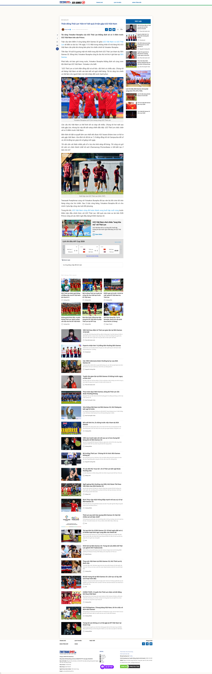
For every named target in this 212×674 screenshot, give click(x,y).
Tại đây (131, 656)
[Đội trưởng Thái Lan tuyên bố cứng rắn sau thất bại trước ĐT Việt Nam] (92, 285)
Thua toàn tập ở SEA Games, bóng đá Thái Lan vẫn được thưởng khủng (101, 393)
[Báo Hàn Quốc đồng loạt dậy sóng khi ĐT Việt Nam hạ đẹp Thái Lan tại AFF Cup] (92, 309)
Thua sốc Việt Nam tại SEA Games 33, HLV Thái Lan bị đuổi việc (102, 562)
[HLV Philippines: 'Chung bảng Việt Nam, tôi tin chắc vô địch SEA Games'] (71, 613)
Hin (86, 523)
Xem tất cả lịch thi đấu (92, 256)
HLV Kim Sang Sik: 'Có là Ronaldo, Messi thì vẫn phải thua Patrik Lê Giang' (113, 319)
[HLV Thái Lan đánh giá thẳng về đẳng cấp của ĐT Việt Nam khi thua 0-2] (71, 285)
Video (76, 644)
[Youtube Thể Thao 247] (150, 643)
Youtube (103, 655)
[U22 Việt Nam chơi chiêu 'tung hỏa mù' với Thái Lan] (76, 228)
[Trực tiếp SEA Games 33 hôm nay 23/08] (131, 114)
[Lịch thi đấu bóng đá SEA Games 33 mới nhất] (131, 97)
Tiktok (102, 662)
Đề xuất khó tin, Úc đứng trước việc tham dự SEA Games (101, 423)
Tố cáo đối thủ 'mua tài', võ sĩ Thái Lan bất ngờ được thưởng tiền (102, 470)
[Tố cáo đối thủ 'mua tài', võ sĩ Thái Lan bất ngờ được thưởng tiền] (71, 474)
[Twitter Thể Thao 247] (147, 643)
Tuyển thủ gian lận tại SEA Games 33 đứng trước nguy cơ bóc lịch (103, 377)
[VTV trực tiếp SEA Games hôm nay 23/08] (131, 105)
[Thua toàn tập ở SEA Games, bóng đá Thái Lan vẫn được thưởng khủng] (71, 397)
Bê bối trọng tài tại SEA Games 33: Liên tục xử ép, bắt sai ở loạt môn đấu (102, 578)
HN (86, 540)
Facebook (103, 657)
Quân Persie (88, 554)
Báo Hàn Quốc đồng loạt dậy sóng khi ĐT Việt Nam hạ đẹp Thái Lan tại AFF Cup (92, 319)
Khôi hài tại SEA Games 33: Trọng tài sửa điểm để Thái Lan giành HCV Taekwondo (102, 547)
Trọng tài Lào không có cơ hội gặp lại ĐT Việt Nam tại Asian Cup (102, 624)
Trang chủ (99, 2)
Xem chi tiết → (118, 242)
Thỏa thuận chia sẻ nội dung (126, 651)
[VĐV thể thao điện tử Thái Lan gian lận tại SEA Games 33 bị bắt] (71, 335)
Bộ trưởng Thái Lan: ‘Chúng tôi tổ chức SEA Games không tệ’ (101, 454)
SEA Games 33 (64, 20)
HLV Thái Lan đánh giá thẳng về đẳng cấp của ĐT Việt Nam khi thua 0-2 (71, 295)
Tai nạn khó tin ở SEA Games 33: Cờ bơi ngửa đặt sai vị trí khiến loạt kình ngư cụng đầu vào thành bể (103, 531)
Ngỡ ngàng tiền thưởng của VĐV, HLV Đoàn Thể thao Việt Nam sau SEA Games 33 (102, 485)
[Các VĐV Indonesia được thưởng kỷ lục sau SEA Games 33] (71, 366)
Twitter (102, 658)
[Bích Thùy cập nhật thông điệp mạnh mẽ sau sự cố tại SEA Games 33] (71, 505)
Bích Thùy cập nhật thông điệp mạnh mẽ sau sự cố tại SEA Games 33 (102, 500)
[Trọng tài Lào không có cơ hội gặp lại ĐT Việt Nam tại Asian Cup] (71, 628)
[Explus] (92, 263)
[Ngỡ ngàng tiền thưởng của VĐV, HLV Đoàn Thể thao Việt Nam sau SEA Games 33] (71, 489)
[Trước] (64, 249)
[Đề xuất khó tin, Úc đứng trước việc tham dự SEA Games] (71, 428)
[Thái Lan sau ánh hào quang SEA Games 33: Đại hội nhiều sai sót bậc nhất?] (71, 520)
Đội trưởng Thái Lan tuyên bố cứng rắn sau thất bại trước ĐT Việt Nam (92, 295)
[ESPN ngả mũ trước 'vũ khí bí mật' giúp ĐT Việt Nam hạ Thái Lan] (113, 285)
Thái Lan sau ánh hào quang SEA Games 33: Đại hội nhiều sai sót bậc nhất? (101, 516)
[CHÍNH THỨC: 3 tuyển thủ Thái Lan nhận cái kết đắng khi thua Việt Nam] (71, 597)
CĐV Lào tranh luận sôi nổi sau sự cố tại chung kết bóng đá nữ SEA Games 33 (101, 439)
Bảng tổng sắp (136, 2)
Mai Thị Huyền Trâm (90, 400)
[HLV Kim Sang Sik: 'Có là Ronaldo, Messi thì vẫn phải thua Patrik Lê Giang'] (113, 309)
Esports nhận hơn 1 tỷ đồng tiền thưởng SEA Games (102, 345)
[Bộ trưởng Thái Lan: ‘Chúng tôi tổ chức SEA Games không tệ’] (71, 459)
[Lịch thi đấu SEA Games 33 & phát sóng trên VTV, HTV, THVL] (138, 78)
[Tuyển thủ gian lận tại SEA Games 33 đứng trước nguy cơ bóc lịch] (71, 381)
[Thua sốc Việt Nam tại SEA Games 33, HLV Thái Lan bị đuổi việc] (71, 566)
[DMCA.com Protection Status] (130, 666)
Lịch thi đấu (117, 2)
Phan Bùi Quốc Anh (90, 340)
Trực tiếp (92, 640)
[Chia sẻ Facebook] (106, 29)
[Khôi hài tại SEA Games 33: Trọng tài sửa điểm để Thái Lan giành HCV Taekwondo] (71, 551)
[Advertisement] (106, 10)
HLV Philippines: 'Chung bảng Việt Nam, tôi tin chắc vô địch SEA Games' (103, 608)
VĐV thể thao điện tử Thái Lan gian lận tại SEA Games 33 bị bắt (102, 331)
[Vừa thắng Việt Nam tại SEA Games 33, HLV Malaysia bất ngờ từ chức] (71, 412)
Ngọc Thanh (109, 324)
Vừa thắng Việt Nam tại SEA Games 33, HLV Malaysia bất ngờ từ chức (102, 408)
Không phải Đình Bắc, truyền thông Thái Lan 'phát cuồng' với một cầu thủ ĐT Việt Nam (70, 319)
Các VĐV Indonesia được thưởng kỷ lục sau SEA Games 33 (100, 362)
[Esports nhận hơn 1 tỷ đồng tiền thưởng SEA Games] (71, 351)
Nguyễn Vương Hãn (90, 369)
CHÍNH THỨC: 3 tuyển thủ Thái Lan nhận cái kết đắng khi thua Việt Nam (102, 593)
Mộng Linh (88, 475)
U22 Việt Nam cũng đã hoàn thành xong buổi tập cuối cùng (95, 210)
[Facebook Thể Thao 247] (143, 643)
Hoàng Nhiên (88, 446)
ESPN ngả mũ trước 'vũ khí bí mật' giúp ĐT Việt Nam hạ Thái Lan (113, 295)
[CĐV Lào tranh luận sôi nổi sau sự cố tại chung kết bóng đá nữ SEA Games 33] (71, 443)
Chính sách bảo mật (124, 654)
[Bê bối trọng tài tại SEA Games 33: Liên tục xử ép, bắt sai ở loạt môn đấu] (71, 582)
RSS (102, 660)
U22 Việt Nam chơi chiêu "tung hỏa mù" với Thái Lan (107, 228)
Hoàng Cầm (67, 300)
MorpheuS (88, 352)
